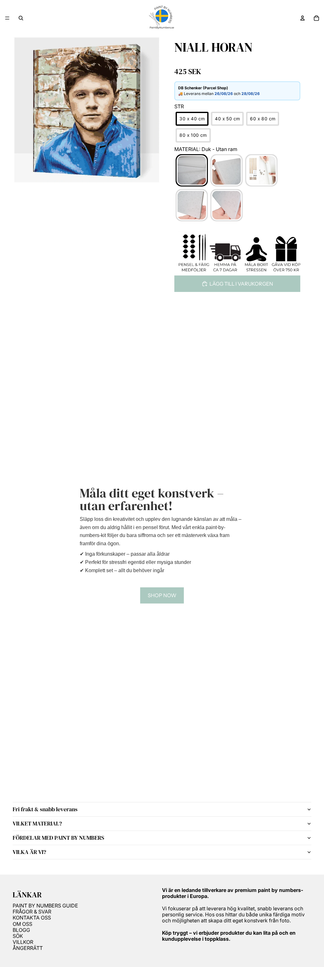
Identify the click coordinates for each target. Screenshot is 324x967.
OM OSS (22, 924)
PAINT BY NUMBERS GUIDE (45, 905)
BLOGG (21, 930)
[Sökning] (21, 18)
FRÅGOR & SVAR (32, 911)
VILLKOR (23, 942)
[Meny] (7, 18)
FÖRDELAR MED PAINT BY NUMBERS (58, 838)
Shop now (162, 595)
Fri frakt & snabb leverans (45, 809)
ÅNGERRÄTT (28, 948)
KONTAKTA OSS (32, 917)
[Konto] (302, 18)
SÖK (18, 936)
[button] (192, 119)
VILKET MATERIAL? (37, 823)
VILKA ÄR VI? (29, 852)
